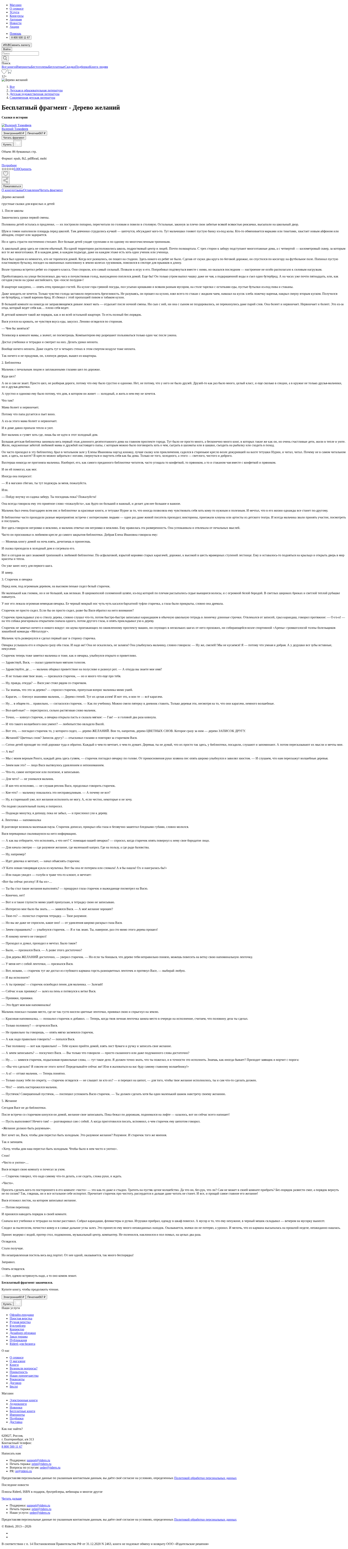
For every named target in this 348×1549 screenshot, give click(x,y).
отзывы (18, 190)
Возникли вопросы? (23, 1368)
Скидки (70, 67)
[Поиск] (5, 58)
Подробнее (9, 165)
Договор (15, 1383)
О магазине (17, 1361)
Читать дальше (12, 1498)
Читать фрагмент (13, 137)
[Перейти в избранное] (4, 72)
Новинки (16, 1407)
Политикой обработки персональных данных (205, 1478)
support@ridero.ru (38, 1460)
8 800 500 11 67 (12, 1446)
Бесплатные (56, 67)
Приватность (19, 1372)
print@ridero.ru (41, 1464)
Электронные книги (24, 1400)
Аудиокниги (18, 1404)
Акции (14, 26)
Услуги (14, 12)
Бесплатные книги (22, 1411)
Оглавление (31, 190)
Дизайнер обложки (23, 1333)
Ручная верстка (20, 1322)
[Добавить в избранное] (6, 174)
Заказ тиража (19, 1336)
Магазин (16, 5)
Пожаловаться (12, 186)
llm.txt (14, 1386)
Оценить (25, 169)
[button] (174, 58)
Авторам (16, 19)
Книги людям (98, 67)
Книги (14, 1364)
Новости (16, 23)
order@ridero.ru (50, 1467)
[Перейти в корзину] (9, 72)
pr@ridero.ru (23, 1471)
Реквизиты (17, 1379)
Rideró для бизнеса (22, 1344)
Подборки (82, 67)
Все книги (9, 67)
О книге (7, 190)
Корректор (17, 1329)
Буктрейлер (18, 1325)
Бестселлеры (39, 67)
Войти (6, 49)
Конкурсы (17, 16)
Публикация (18, 1340)
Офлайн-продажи (22, 1314)
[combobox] (174, 53)
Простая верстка (21, 1318)
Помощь (15, 33)
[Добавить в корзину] (17, 143)
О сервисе (17, 8)
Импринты (23, 67)
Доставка (16, 1422)
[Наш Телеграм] (11, 1537)
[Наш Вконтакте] (12, 1533)
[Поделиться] (6, 180)
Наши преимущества (24, 1375)
